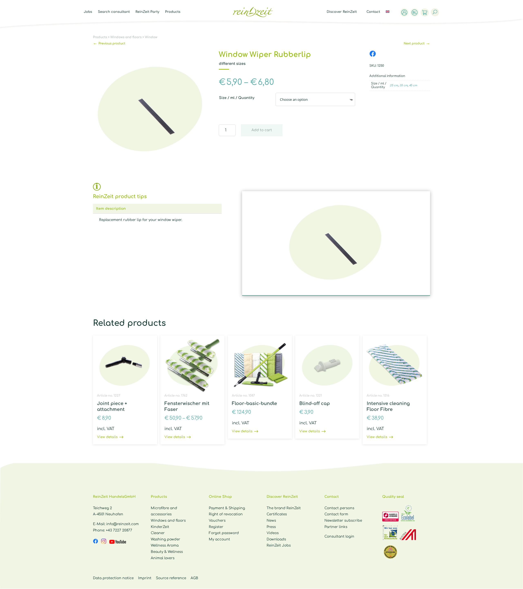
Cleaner (158, 533)
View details (107, 437)
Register (216, 527)
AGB (194, 578)
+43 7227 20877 (119, 530)
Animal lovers (162, 558)
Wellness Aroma (165, 545)
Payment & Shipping (227, 508)
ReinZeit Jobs (279, 545)
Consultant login (339, 536)
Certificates (277, 514)
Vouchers (217, 520)
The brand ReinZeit (284, 508)
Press (271, 527)
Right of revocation (226, 514)
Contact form (336, 514)
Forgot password (224, 533)
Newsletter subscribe (343, 520)
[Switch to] (389, 16)
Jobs (88, 12)
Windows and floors (126, 37)
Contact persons (339, 508)
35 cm (403, 85)
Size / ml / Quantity (236, 98)
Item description (111, 209)
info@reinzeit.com (122, 524)
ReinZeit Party (147, 12)
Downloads (276, 539)
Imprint (144, 578)
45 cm (413, 85)
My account (219, 539)
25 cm (394, 85)
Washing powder (165, 539)
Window (151, 37)
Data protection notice (113, 578)
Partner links (335, 527)
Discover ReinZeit (342, 12)
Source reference (171, 578)
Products (172, 12)
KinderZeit (160, 527)
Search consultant (114, 12)
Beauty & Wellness (167, 552)
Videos (273, 533)
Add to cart (261, 130)
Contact (373, 12)
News (271, 520)
